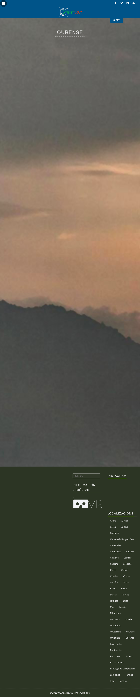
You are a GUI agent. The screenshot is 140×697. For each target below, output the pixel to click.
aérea (113, 526)
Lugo (125, 600)
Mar (112, 606)
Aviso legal (85, 692)
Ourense (129, 637)
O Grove (130, 631)
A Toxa (124, 520)
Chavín (124, 570)
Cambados (115, 551)
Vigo (112, 680)
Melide (122, 606)
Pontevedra (116, 650)
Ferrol (124, 588)
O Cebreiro (115, 631)
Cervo (113, 570)
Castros (127, 557)
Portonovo (115, 656)
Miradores (115, 613)
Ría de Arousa (117, 662)
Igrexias (114, 600)
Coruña (114, 582)
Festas (113, 594)
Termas (129, 674)
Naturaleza (115, 625)
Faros (113, 588)
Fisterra (125, 594)
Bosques (114, 533)
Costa (126, 582)
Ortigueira (115, 637)
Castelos (114, 557)
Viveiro (123, 680)
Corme (126, 576)
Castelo (130, 551)
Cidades (114, 576)
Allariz (113, 520)
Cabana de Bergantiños (122, 539)
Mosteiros (115, 619)
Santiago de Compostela (122, 668)
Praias (129, 656)
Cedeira (114, 563)
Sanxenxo (115, 674)
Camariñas (115, 545)
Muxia (128, 619)
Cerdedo (127, 563)
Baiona (124, 526)
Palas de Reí (116, 643)
